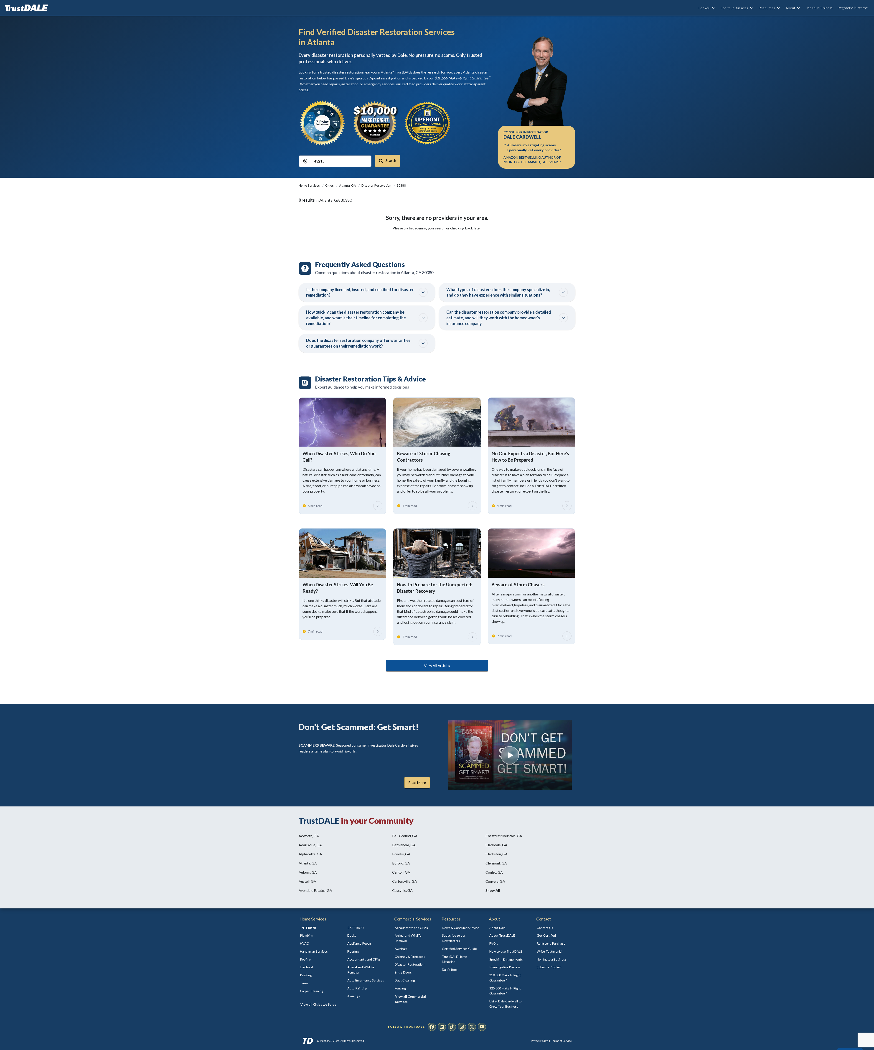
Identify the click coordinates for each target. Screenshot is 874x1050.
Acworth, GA (309, 836)
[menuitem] (319, 936)
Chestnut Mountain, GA (503, 836)
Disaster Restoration (376, 185)
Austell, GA (307, 881)
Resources (767, 8)
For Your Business (734, 8)
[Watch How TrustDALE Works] (510, 755)
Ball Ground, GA (404, 836)
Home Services (309, 185)
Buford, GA (401, 863)
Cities (329, 185)
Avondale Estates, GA (315, 890)
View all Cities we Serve (318, 1004)
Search (390, 160)
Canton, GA (401, 872)
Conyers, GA (495, 881)
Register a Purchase (853, 8)
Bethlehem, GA (404, 845)
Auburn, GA (308, 872)
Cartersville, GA (404, 881)
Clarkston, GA (496, 854)
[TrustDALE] (26, 8)
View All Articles (437, 665)
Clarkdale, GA (496, 845)
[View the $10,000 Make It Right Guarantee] (375, 123)
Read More (417, 782)
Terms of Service (561, 1040)
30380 (401, 185)
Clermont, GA (496, 863)
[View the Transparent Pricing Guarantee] (428, 123)
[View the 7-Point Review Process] (322, 123)
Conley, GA (494, 872)
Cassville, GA (402, 890)
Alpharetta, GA (310, 854)
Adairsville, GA (310, 845)
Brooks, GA (401, 854)
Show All (492, 890)
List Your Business (819, 8)
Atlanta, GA (348, 185)
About (790, 8)
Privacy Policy (539, 1040)
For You (704, 8)
